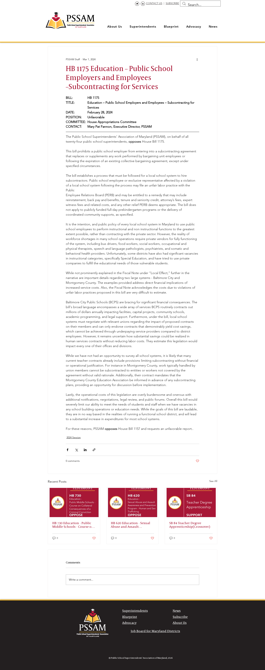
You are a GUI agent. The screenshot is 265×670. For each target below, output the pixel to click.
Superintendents (135, 610)
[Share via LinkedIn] (85, 449)
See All (213, 481)
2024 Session (74, 437)
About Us (180, 623)
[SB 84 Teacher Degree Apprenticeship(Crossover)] (191, 502)
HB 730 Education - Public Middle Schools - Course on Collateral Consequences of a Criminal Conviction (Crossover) (73, 525)
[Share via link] (94, 449)
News (177, 610)
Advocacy (129, 623)
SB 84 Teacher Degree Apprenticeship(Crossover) (189, 525)
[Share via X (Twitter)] (76, 449)
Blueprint (129, 617)
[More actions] (197, 59)
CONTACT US (154, 3)
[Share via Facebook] (67, 449)
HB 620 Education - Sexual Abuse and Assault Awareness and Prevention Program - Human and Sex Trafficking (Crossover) (131, 525)
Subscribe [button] (180, 617)
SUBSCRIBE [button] (172, 3)
